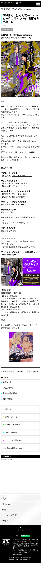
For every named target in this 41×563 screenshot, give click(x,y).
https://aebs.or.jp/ (18, 554)
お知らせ (7, 382)
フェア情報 (8, 388)
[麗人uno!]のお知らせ (12, 424)
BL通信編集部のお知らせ (14, 448)
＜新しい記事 (7, 371)
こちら (9, 320)
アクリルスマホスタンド (22, 176)
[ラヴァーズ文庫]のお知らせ (15, 440)
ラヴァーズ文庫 (9, 515)
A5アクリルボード (19, 183)
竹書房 (5, 521)
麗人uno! (6, 504)
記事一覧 (20, 371)
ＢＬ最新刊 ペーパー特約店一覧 (14, 223)
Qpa (4, 510)
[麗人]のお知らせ (10, 417)
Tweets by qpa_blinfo (6, 459)
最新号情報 (8, 399)
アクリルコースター (20, 194)
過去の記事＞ (33, 371)
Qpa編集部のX (7, 325)
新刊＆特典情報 (7, 29)
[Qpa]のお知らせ (10, 432)
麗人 (4, 498)
